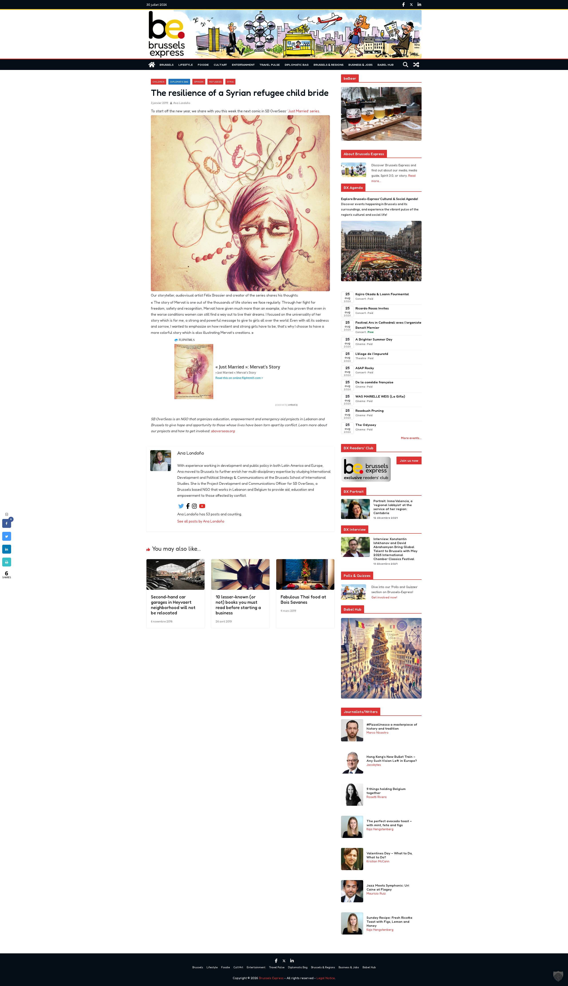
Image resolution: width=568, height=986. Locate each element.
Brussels (167, 64)
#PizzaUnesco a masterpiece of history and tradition (392, 727)
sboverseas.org (223, 431)
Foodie (203, 64)
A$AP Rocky (364, 368)
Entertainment (243, 64)
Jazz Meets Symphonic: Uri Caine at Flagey (388, 887)
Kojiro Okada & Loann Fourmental (382, 294)
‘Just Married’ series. (304, 111)
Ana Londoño (181, 103)
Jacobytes (374, 764)
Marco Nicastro (378, 732)
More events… (411, 438)
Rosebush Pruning (369, 410)
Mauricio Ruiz (376, 893)
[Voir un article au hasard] (416, 64)
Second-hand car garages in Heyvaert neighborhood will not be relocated (173, 605)
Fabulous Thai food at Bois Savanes (303, 599)
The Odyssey (365, 425)
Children (158, 81)
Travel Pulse (270, 64)
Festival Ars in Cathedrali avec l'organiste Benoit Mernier (388, 325)
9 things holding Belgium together (386, 791)
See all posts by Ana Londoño (200, 521)
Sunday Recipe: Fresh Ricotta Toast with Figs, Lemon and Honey (389, 922)
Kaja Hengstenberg (380, 829)
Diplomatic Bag (297, 64)
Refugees (215, 81)
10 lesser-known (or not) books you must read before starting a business (238, 605)
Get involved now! (384, 597)
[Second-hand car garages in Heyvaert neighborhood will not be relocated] (175, 562)
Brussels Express (271, 978)
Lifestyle (185, 64)
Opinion (198, 81)
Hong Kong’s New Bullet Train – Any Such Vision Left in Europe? (392, 759)
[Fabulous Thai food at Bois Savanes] (305, 562)
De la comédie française (374, 382)
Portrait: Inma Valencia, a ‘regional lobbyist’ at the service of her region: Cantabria (392, 507)
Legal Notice (326, 978)
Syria (230, 81)
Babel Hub (385, 64)
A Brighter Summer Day (373, 339)
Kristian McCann (378, 861)
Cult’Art (220, 64)
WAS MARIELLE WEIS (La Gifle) (380, 396)
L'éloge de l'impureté (371, 354)
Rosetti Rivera (377, 797)
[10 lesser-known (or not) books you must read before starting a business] (240, 562)
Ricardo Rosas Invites (372, 308)
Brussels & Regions (328, 64)
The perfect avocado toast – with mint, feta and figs (389, 823)
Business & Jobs (360, 64)
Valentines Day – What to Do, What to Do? (389, 855)
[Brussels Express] (151, 64)
